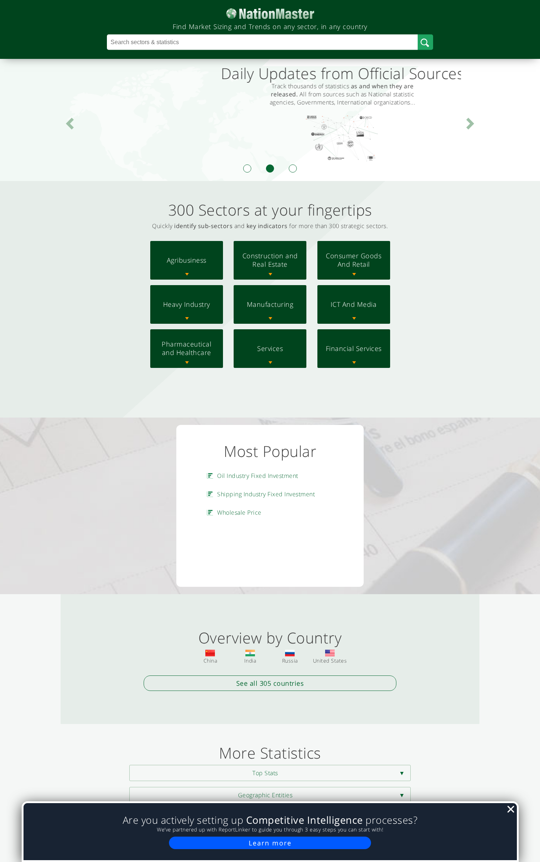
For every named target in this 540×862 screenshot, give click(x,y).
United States (330, 660)
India (250, 660)
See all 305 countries (270, 683)
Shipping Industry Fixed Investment (266, 494)
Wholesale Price (239, 512)
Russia (290, 660)
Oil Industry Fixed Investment (257, 476)
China (210, 660)
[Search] (425, 42)
